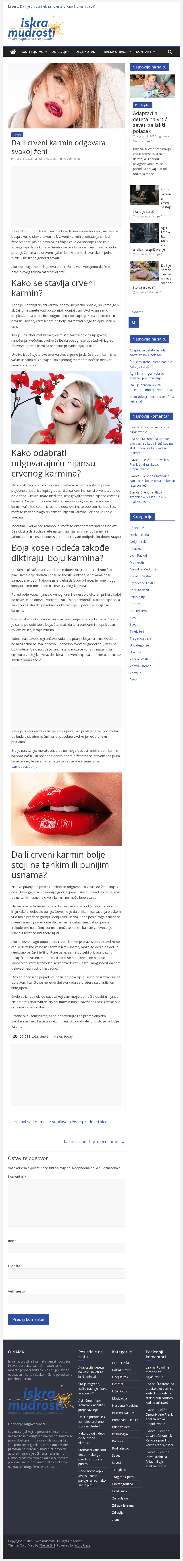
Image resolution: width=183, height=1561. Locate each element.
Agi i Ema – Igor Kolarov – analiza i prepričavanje (91, 1405)
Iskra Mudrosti (48, 159)
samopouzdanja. (24, 766)
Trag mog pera (140, 638)
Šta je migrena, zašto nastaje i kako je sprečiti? (92, 1388)
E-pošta (15, 1266)
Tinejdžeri (137, 631)
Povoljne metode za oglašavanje (157, 1372)
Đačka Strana (139, 535)
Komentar (17, 1176)
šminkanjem (60, 906)
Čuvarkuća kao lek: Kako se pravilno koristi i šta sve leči (152, 480)
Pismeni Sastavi (141, 576)
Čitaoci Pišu (138, 528)
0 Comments (72, 159)
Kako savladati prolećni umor (94, 1141)
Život (133, 680)
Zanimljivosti (139, 659)
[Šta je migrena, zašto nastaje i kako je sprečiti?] (144, 188)
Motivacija (137, 562)
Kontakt (144, 52)
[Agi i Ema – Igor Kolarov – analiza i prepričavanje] (144, 225)
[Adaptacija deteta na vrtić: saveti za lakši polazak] (152, 77)
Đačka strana (115, 52)
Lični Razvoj (138, 555)
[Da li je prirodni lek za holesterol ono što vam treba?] (144, 263)
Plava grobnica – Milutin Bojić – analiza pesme (148, 497)
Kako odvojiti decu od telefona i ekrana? (91, 1438)
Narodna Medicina (143, 569)
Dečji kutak (85, 52)
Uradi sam (137, 652)
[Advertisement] (66, 197)
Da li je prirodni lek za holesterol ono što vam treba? (58, 6)
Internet (135, 548)
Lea (132, 427)
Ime (12, 1240)
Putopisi (135, 604)
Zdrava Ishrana (140, 666)
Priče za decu (139, 590)
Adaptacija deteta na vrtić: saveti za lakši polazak (150, 122)
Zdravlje (59, 52)
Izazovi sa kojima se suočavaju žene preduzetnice (57, 1121)
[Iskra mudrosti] (13, 51)
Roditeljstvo (32, 52)
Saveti (17, 135)
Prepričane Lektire (143, 583)
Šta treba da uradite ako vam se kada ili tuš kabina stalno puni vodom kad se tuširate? (160, 1393)
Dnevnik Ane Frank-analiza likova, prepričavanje (151, 464)
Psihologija (138, 597)
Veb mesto (16, 1291)
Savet (134, 617)
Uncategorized (140, 645)
